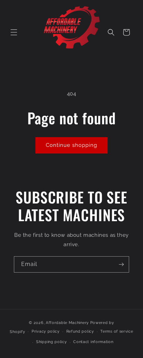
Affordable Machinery (67, 322)
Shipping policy (51, 342)
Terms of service (116, 331)
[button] (14, 32)
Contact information (93, 342)
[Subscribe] (121, 264)
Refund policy (80, 331)
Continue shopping (71, 145)
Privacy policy (46, 331)
